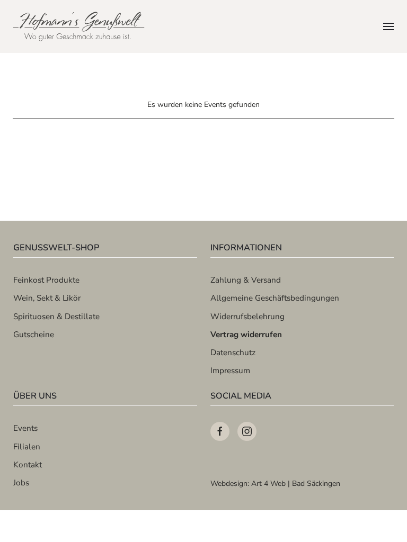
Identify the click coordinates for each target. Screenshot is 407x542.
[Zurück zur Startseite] (79, 26)
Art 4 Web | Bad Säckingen (295, 483)
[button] (388, 26)
